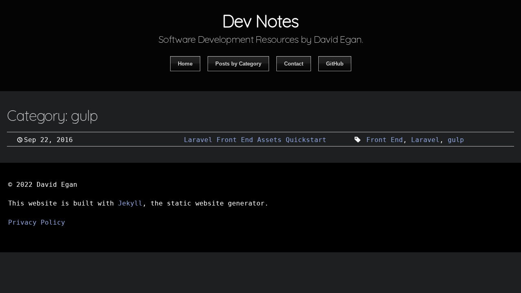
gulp (456, 140)
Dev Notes (260, 21)
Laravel (425, 140)
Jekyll (130, 203)
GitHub (335, 64)
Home (185, 64)
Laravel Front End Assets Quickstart (255, 140)
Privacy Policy (36, 222)
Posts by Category (238, 64)
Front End (384, 140)
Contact (293, 64)
